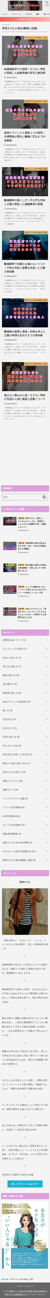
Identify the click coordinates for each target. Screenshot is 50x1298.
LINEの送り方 (11, 737)
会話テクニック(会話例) (17, 701)
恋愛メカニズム (13, 781)
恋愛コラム (10, 789)
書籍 (37, 14)
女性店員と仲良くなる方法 (17, 754)
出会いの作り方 (12, 657)
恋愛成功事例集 (12, 834)
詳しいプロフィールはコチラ (25, 1184)
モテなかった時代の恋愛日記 (19, 851)
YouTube (28, 14)
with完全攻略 (11, 816)
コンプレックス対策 (15, 649)
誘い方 (8, 710)
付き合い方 (10, 728)
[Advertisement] (25, 454)
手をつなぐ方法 (12, 745)
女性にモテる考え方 (14, 772)
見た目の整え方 (12, 666)
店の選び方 (10, 684)
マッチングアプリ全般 (15, 798)
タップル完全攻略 (14, 825)
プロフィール (16, 14)
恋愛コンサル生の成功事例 (17, 842)
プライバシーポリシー (26, 1286)
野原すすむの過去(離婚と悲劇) (19, 860)
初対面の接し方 (12, 693)
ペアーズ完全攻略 (14, 807)
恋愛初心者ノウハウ (14, 640)
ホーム (5, 14)
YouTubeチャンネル (25, 19)
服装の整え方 (11, 675)
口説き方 (9, 719)
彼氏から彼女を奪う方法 (16, 763)
